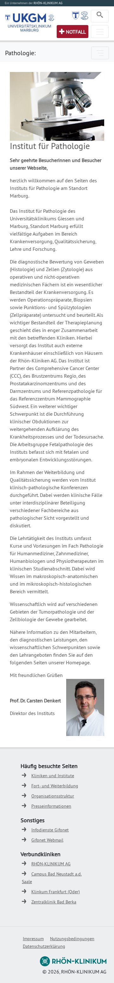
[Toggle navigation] (100, 16)
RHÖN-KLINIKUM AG (51, 864)
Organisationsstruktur (52, 796)
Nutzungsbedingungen (72, 938)
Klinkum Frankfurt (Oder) (55, 892)
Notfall (76, 32)
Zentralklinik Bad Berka (53, 902)
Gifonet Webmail (47, 840)
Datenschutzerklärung (44, 946)
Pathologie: (20, 53)
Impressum (33, 938)
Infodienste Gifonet (50, 830)
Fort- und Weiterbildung (54, 786)
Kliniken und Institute (52, 775)
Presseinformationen (51, 806)
